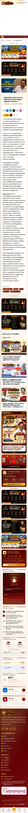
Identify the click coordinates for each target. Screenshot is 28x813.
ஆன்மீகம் (6, 760)
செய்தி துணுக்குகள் (18, 40)
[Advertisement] (14, 20)
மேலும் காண (6, 337)
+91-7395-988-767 (8, 779)
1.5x (14, 115)
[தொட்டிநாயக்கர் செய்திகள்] (7, 3)
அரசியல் (6, 762)
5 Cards (23, 412)
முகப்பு (3, 40)
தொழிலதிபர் (7, 770)
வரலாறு (6, 765)
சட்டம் (5, 767)
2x (17, 115)
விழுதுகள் (6, 757)
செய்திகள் (8, 40)
